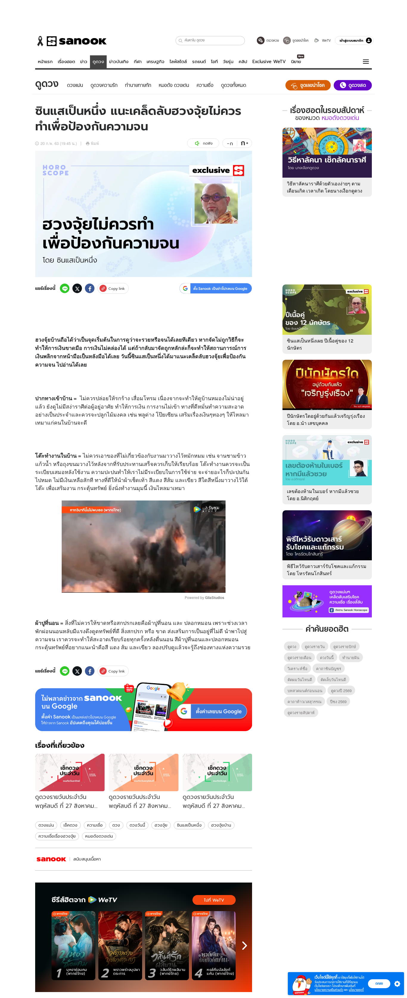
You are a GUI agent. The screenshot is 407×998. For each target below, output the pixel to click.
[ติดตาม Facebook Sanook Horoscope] (327, 601)
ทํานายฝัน (350, 657)
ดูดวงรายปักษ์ (344, 646)
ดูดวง (98, 61)
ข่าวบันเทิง (118, 61)
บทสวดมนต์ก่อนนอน (305, 690)
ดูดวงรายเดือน (299, 657)
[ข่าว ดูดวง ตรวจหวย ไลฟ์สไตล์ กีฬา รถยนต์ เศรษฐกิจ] (71, 41)
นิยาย (296, 61)
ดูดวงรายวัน (315, 646)
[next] (244, 946)
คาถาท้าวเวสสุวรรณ (304, 701)
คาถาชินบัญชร (328, 668)
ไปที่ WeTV (214, 900)
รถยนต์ (199, 61)
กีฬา (138, 61)
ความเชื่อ (95, 825)
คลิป (243, 61)
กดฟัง (207, 143)
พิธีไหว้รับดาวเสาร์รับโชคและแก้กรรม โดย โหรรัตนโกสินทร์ (326, 570)
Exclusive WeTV (269, 61)
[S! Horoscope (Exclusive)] (51, 859)
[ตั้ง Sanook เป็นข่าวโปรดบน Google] (143, 706)
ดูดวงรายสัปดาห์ (301, 712)
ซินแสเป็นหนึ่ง (189, 825)
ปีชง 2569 (338, 701)
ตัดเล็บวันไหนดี (333, 679)
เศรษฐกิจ (155, 61)
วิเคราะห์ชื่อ (297, 668)
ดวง (116, 825)
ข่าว (83, 61)
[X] (77, 288)
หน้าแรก (45, 61)
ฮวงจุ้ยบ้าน (221, 825)
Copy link (116, 288)
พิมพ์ (95, 143)
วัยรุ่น (228, 61)
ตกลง (379, 983)
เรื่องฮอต (66, 61)
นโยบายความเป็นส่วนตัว (329, 989)
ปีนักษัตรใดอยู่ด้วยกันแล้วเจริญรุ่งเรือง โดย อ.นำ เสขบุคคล (326, 419)
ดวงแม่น (46, 825)
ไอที (214, 61)
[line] (64, 288)
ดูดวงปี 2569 (341, 690)
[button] (180, 40)
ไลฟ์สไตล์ (178, 61)
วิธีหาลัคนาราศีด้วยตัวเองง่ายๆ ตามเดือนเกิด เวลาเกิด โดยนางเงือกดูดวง (324, 187)
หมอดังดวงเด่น (99, 836)
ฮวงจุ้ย (161, 825)
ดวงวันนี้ (137, 825)
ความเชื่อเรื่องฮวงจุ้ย (57, 836)
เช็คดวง (70, 825)
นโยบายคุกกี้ (356, 989)
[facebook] (89, 288)
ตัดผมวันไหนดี (300, 679)
